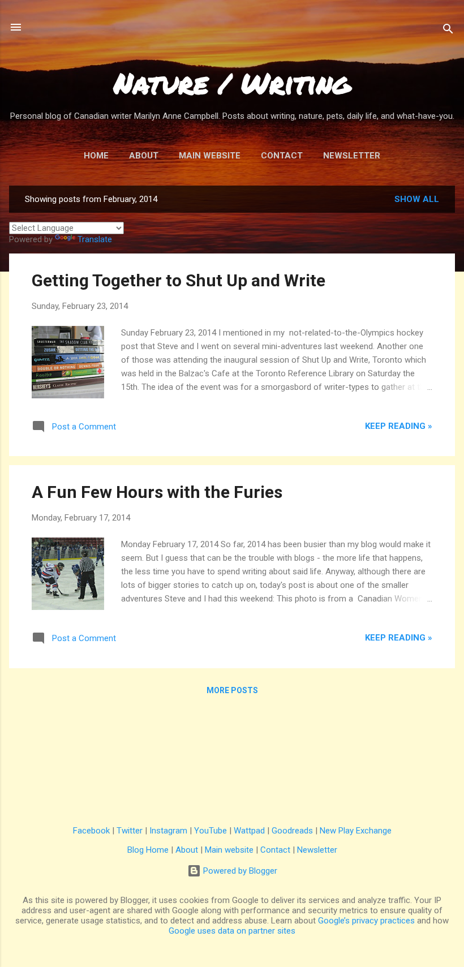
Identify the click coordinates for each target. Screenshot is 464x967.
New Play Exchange (356, 831)
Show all (416, 199)
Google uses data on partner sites (232, 931)
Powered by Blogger (239, 871)
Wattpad (249, 831)
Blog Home (148, 850)
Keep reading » (398, 426)
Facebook (91, 831)
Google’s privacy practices (366, 921)
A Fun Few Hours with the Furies (157, 492)
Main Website (209, 156)
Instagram (168, 831)
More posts (232, 690)
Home (96, 156)
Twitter (130, 831)
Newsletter (351, 156)
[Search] (448, 31)
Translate (95, 239)
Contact (282, 156)
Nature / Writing (232, 83)
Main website (229, 850)
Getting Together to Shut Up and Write (178, 280)
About (143, 156)
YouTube (210, 831)
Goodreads (292, 831)
